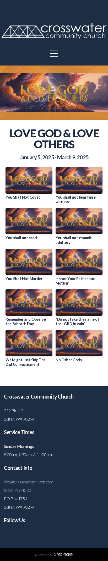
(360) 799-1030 (17, 490)
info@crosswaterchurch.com (28, 481)
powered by (54, 554)
